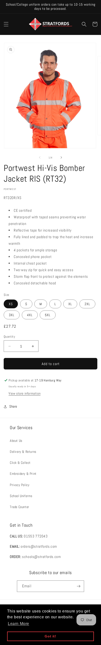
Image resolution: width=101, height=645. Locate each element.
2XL (87, 304)
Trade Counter (19, 507)
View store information (24, 393)
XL (70, 304)
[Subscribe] (78, 586)
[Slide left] (39, 157)
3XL (11, 315)
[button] (6, 24)
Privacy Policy (19, 485)
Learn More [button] (18, 624)
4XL (30, 315)
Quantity (9, 336)
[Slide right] (61, 157)
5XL (47, 315)
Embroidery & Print (23, 473)
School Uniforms (21, 496)
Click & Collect (20, 462)
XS (11, 304)
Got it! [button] (50, 636)
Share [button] (13, 406)
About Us (16, 440)
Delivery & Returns (23, 451)
